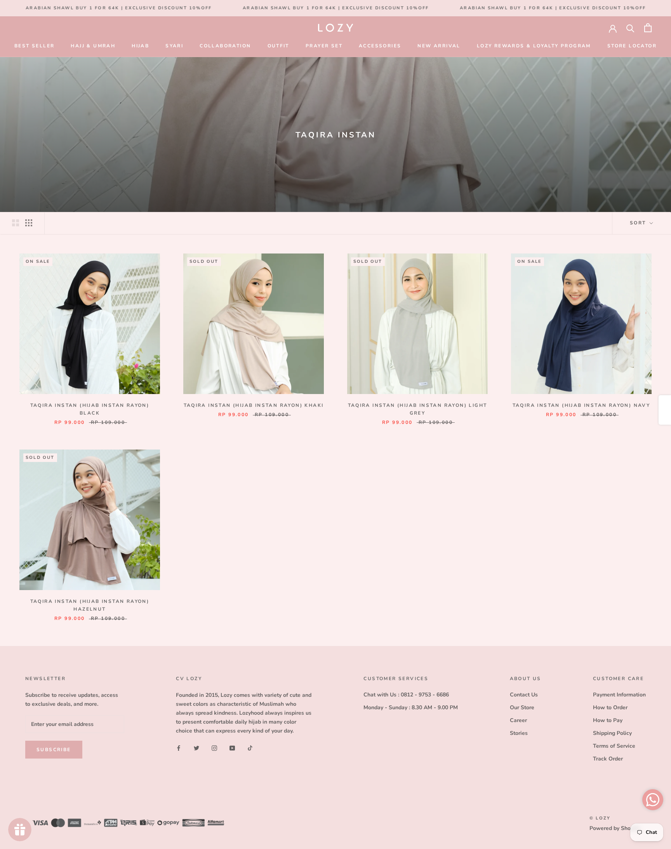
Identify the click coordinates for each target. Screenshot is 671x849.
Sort (639, 223)
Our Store (522, 707)
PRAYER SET (324, 46)
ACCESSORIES (380, 46)
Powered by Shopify (614, 828)
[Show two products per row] (15, 222)
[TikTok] (250, 747)
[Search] (630, 28)
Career (518, 720)
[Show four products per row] (28, 222)
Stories (519, 733)
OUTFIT (278, 46)
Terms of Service (614, 746)
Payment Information (619, 694)
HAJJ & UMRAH (93, 46)
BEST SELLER (34, 46)
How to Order (610, 707)
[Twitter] (196, 747)
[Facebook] (178, 747)
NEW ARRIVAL (438, 46)
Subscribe (54, 750)
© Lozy (599, 818)
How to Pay (607, 720)
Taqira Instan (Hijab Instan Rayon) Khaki (254, 405)
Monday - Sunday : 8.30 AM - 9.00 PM (410, 707)
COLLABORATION (225, 46)
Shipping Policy (612, 733)
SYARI (174, 46)
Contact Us (524, 694)
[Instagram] (214, 747)
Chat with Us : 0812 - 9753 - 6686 (406, 694)
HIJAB (140, 46)
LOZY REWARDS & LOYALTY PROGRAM (534, 46)
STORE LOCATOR (632, 46)
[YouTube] (232, 747)
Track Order (608, 758)
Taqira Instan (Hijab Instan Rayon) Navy (581, 405)
